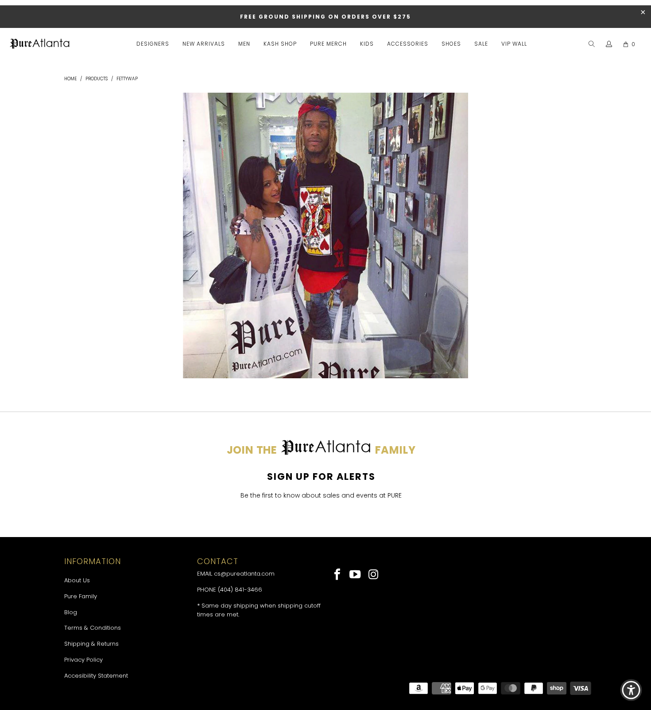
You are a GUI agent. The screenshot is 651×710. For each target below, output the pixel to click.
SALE (481, 43)
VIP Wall (514, 43)
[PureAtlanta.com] (40, 44)
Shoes (451, 43)
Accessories (407, 43)
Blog (70, 612)
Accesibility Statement (96, 675)
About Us (77, 580)
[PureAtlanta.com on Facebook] (337, 575)
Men (244, 43)
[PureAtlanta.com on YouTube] (356, 575)
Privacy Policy (83, 659)
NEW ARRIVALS (203, 43)
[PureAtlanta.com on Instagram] (373, 575)
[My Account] (609, 44)
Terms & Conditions (92, 628)
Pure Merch (328, 43)
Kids (367, 43)
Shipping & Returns (91, 643)
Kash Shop (280, 43)
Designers (152, 43)
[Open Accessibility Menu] (631, 690)
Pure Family (80, 596)
